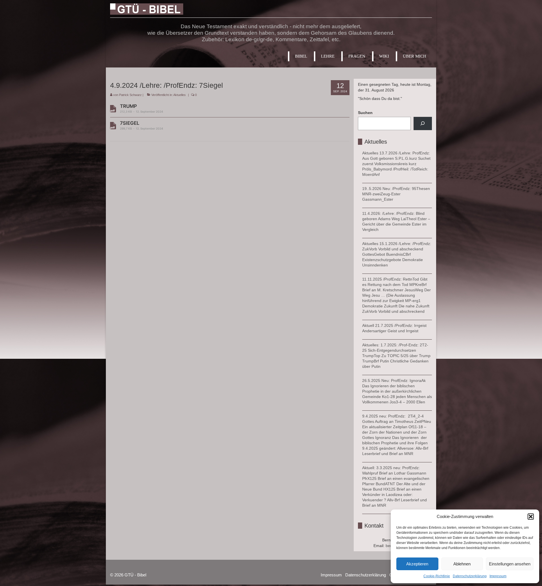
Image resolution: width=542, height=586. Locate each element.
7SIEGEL (141, 125)
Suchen (365, 112)
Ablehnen (462, 563)
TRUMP (141, 108)
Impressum (497, 576)
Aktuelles (179, 95)
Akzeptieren (417, 563)
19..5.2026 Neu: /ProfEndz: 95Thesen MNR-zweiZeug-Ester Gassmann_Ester (396, 194)
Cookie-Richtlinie (436, 576)
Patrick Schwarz (130, 95)
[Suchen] (423, 123)
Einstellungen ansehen (509, 563)
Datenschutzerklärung (470, 576)
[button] (531, 516)
